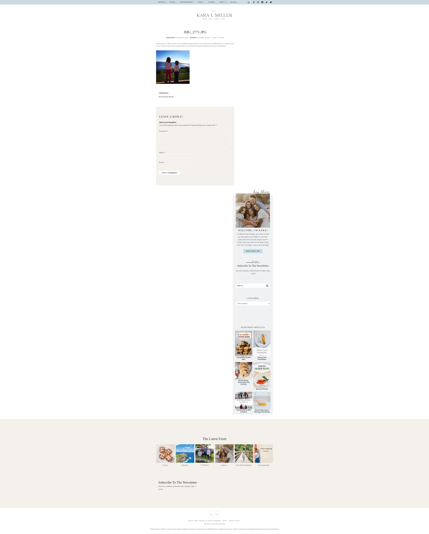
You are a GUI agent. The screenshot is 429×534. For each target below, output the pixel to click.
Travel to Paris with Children (243, 411)
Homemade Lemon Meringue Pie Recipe (262, 411)
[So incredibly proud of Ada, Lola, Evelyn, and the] (241, 317)
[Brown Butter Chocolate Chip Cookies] (243, 378)
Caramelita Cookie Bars (244, 358)
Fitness (211, 2)
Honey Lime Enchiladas (262, 358)
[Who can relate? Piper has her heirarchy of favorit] (264, 317)
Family (201, 2)
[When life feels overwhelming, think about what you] (268, 317)
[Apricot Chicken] (262, 387)
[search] (267, 285)
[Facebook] (254, 2)
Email (162, 162)
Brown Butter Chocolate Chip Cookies (244, 382)
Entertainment (186, 2)
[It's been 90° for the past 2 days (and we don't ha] (260, 317)
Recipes (161, 2)
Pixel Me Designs (218, 524)
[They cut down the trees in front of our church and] (253, 317)
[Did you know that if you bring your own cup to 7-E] (257, 317)
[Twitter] (271, 2)
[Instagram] (262, 2)
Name (162, 153)
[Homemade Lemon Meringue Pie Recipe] (262, 408)
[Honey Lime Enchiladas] (262, 355)
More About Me (253, 251)
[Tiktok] (266, 2)
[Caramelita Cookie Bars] (243, 355)
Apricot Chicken (262, 389)
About (222, 2)
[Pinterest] (258, 2)
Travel (172, 2)
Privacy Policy (234, 520)
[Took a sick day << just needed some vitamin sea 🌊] (245, 317)
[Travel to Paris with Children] (243, 408)
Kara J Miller (214, 14)
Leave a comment (218, 37)
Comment (163, 131)
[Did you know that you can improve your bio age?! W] (237, 317)
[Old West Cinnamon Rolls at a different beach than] (249, 317)
